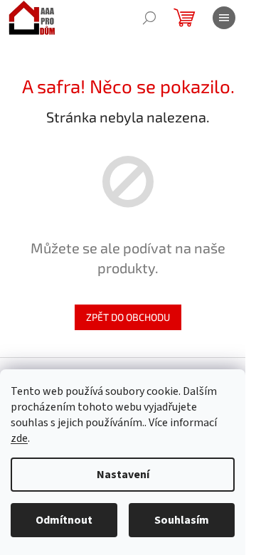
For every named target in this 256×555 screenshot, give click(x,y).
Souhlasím (181, 520)
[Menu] (224, 18)
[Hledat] (149, 18)
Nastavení (123, 474)
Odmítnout (64, 520)
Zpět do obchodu (128, 317)
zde (19, 438)
